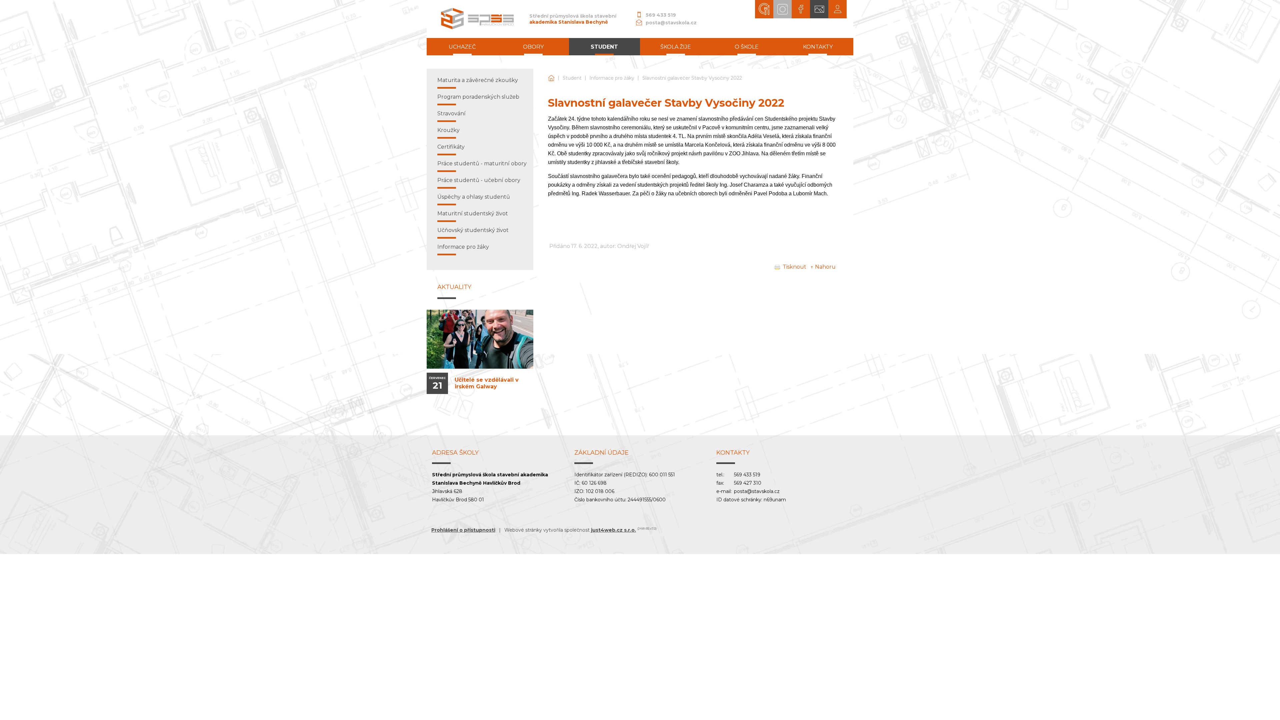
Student (572, 78)
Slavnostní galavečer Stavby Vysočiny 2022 (692, 78)
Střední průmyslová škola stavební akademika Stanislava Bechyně (551, 78)
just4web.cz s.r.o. (613, 530)
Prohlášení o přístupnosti (463, 530)
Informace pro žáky (611, 78)
